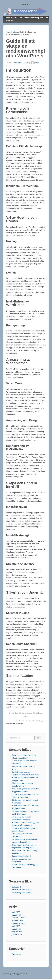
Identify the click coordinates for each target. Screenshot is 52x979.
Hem (8, 32)
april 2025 (16, 926)
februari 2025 (17, 932)
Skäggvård (16, 887)
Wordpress (15, 32)
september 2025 (18, 923)
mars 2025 (16, 929)
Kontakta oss (26, 4)
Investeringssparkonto (21, 892)
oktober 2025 (17, 920)
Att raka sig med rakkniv (22, 890)
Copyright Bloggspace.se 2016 (18, 974)
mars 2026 (16, 915)
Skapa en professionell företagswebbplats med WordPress (21, 859)
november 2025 (18, 918)
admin (37, 63)
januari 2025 (17, 934)
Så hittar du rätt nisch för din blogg (29, 720)
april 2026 (16, 912)
